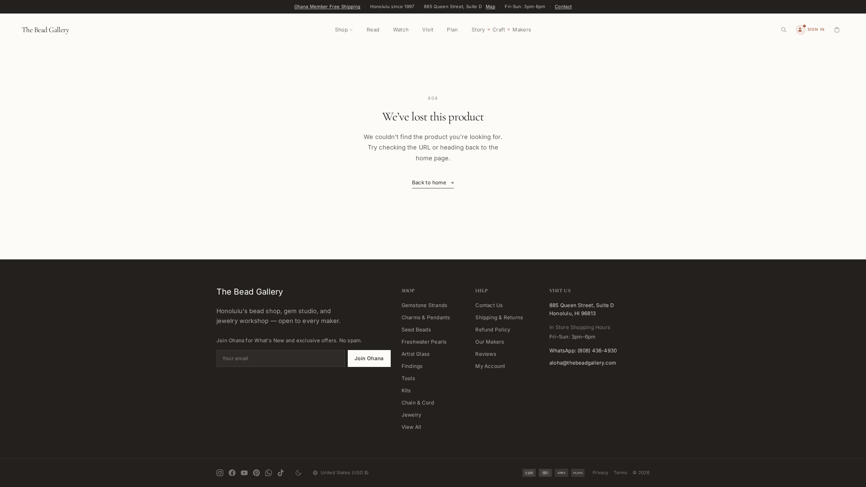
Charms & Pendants (426, 317)
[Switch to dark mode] (298, 473)
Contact (563, 6)
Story (478, 29)
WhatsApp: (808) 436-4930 (583, 350)
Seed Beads (416, 329)
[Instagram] (219, 472)
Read (373, 29)
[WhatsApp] (268, 472)
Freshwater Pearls (424, 342)
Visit (427, 29)
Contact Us (489, 305)
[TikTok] (280, 472)
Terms (620, 472)
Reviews (485, 354)
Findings (412, 366)
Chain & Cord (418, 402)
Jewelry (411, 415)
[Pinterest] (256, 472)
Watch (401, 29)
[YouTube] (244, 472)
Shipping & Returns (499, 317)
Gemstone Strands (425, 305)
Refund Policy (492, 329)
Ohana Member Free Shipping (327, 6)
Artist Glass (416, 354)
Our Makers (489, 342)
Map (490, 6)
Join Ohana (369, 358)
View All (411, 427)
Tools (408, 378)
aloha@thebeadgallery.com (582, 363)
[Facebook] (232, 472)
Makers (521, 29)
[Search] (783, 29)
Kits (406, 390)
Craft (499, 29)
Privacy (600, 472)
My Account (490, 366)
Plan (452, 29)
